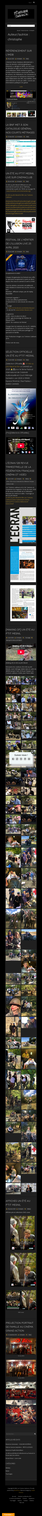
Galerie (20, 1500)
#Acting (26, 201)
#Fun (22, 211)
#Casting (32, 201)
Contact (25, 1500)
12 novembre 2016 (12, 1334)
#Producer (24, 209)
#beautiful (32, 211)
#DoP (19, 209)
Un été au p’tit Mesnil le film (15, 195)
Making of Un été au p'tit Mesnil (14, 640)
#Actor (20, 207)
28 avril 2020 (11, 181)
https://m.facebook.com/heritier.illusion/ (21, 308)
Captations (31, 1498)
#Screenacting (10, 211)
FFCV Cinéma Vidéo (17, 502)
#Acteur (23, 205)
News (27, 58)
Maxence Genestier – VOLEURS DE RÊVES (18, 1444)
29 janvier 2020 (11, 1209)
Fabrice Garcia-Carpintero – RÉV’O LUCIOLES (19, 1447)
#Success (17, 205)
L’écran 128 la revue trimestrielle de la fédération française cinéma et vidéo (20, 483)
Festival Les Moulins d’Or (24, 1496)
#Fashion (21, 201)
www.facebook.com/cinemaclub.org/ (18, 191)
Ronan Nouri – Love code (13, 1458)
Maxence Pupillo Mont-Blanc (14, 1450)
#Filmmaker (32, 207)
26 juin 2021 (11, 58)
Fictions (25, 1498)
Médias (27, 479)
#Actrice (28, 205)
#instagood (12, 213)
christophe (19, 58)
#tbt (7, 213)
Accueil (18, 30)
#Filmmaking (10, 205)
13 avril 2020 (11, 360)
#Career (17, 211)
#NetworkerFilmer (12, 201)
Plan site (21, 1502)
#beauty (26, 211)
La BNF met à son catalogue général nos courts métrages (20, 128)
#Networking (15, 203)
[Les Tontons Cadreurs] (21, 10)
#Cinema (23, 203)
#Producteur (32, 209)
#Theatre (33, 203)
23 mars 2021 (11, 136)
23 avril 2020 (11, 251)
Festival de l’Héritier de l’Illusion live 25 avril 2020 (20, 243)
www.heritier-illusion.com (24, 310)
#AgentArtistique (11, 209)
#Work (28, 203)
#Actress (25, 207)
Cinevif (11, 504)
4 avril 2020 (11, 479)
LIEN (21, 87)
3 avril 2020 (11, 637)
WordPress (17, 1490)
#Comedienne (13, 207)
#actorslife (19, 213)
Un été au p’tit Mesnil (15, 1498)
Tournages (27, 637)
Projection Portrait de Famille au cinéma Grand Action (19, 1326)
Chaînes (31, 1500)
